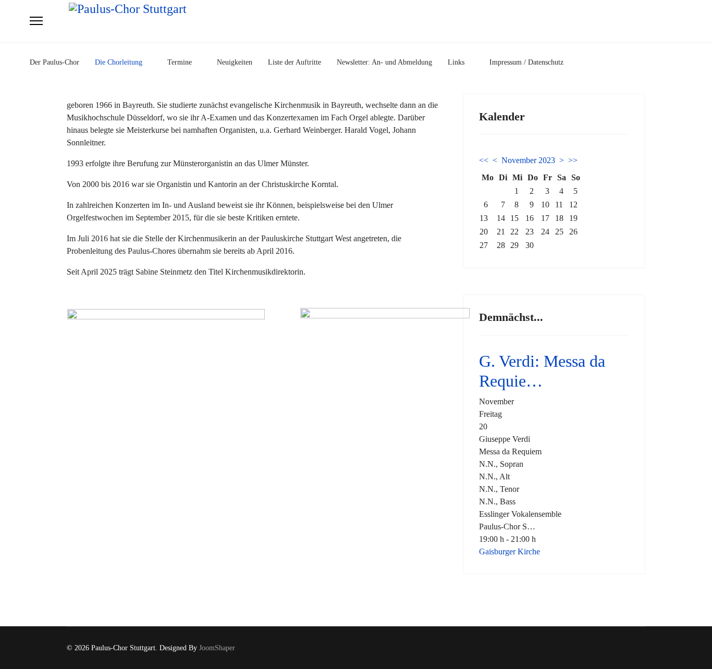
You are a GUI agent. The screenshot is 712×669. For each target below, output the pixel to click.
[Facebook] (626, 648)
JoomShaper (217, 648)
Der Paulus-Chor (54, 62)
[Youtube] (642, 648)
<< (483, 160)
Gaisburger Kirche (509, 551)
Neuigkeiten (234, 62)
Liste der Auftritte (294, 62)
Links (456, 62)
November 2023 (528, 160)
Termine (179, 62)
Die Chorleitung (118, 62)
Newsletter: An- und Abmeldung (384, 62)
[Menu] (36, 21)
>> (573, 160)
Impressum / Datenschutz (526, 62)
